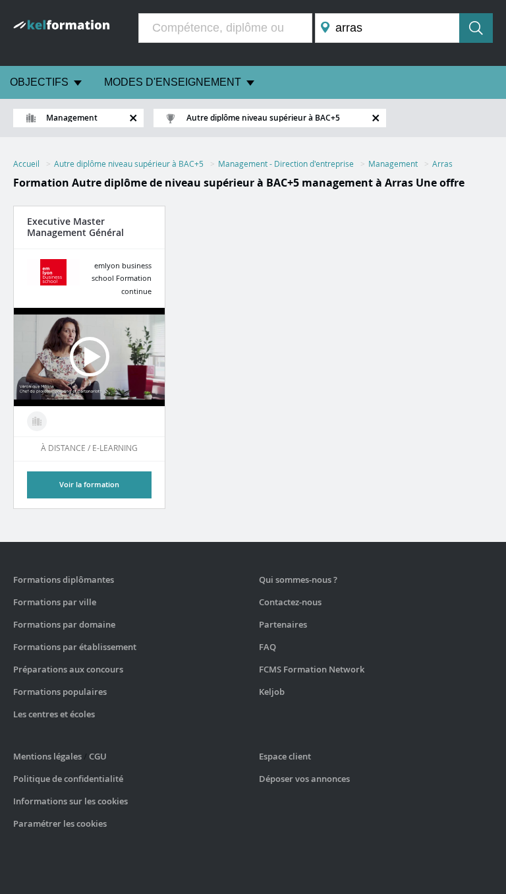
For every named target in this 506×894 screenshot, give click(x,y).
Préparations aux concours (68, 669)
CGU (98, 756)
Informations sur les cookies (70, 801)
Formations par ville (54, 602)
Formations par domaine (64, 624)
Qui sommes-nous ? (298, 579)
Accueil (26, 163)
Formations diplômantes (63, 579)
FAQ (267, 647)
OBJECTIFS (39, 82)
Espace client (285, 756)
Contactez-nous (290, 602)
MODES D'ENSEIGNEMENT (172, 82)
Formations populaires (60, 692)
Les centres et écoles (54, 714)
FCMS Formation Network (311, 669)
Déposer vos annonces (304, 779)
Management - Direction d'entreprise (286, 163)
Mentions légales (47, 756)
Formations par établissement (74, 647)
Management (393, 163)
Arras (442, 163)
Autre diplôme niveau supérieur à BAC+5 (129, 163)
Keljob (272, 692)
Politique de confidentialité (68, 779)
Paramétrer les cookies (60, 823)
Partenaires (283, 624)
